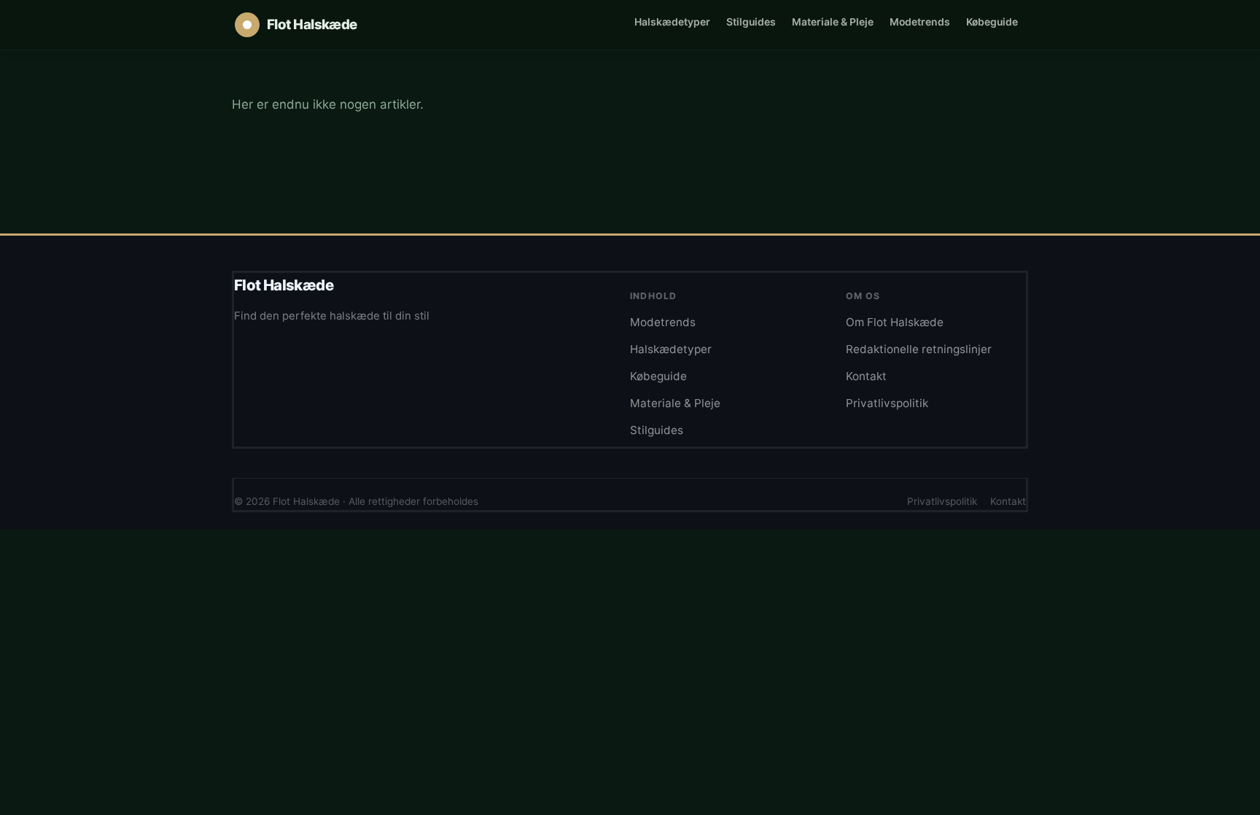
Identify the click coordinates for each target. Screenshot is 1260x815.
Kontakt (866, 376)
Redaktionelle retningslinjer (919, 349)
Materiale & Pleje (833, 21)
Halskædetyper (672, 21)
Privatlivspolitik (887, 403)
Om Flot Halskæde (895, 322)
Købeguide (992, 21)
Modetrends (920, 21)
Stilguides (751, 21)
